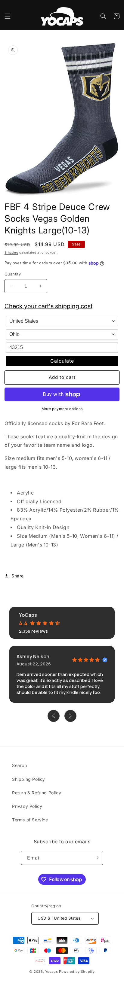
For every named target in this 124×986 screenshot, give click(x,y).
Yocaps (51, 971)
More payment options (62, 408)
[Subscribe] (96, 858)
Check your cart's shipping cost (48, 306)
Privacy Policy (27, 806)
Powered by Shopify (77, 971)
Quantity (13, 274)
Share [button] (17, 575)
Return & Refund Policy (36, 792)
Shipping (11, 252)
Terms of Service (30, 819)
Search (19, 765)
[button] (7, 16)
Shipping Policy (28, 779)
